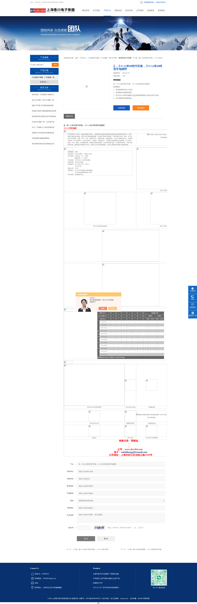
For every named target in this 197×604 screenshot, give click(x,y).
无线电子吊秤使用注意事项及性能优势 (45, 133)
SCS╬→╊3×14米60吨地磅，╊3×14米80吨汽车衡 (144, 549)
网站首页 (85, 10)
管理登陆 (146, 598)
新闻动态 (118, 10)
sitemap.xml (124, 598)
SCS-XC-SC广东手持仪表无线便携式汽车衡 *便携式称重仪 (107, 587)
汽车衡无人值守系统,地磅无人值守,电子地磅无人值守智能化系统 (107, 578)
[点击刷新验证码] (99, 528)
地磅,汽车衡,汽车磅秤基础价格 (42, 105)
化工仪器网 (114, 598)
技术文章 (129, 10)
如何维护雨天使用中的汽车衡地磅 (44, 116)
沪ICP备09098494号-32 (94, 598)
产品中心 (107, 10)
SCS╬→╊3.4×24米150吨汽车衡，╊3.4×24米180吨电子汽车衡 (94, 549)
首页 (76, 58)
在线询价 (121, 108)
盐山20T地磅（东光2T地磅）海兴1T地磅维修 (45, 100)
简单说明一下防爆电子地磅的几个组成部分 (45, 94)
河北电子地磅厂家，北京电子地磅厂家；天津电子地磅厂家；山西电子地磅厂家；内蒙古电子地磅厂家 (45, 122)
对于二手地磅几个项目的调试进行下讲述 (45, 127)
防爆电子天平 (98, 583)
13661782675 (161, 2)
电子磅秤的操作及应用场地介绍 (43, 144)
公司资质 (140, 10)
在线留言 (150, 10)
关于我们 (96, 10)
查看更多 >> (44, 82)
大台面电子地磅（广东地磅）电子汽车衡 (45, 77)
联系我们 (161, 10)
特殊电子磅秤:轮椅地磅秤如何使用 (44, 111)
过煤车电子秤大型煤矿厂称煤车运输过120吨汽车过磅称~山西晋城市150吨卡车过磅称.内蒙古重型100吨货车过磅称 (107, 574)
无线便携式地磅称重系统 (40, 138)
